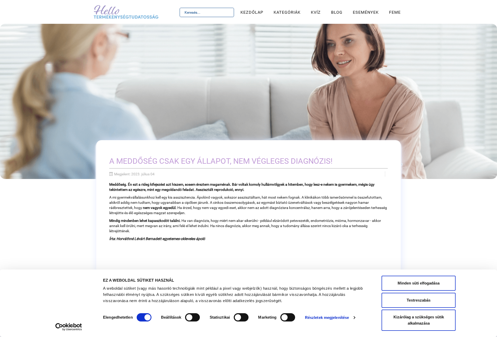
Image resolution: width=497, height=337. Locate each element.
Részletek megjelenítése (327, 317)
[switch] (192, 317)
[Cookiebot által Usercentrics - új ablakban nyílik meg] (68, 327)
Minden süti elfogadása (419, 283)
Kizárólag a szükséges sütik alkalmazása (418, 320)
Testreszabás (418, 300)
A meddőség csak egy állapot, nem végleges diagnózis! (221, 161)
